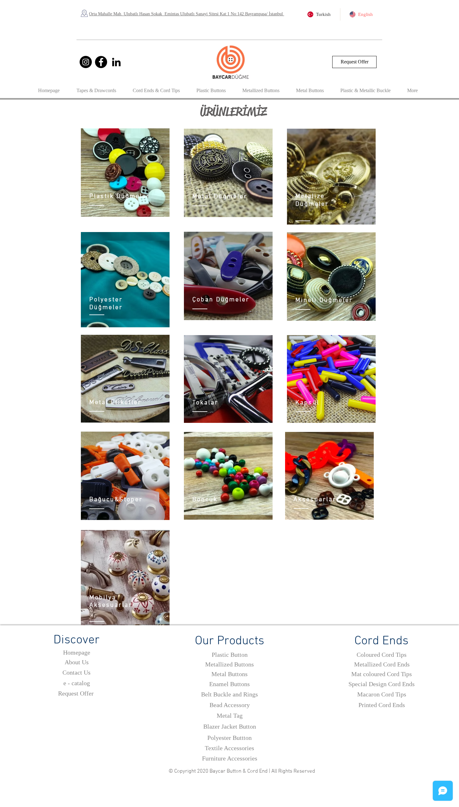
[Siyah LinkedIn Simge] (116, 62)
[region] (125, 172)
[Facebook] (101, 62)
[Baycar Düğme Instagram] (86, 62)
